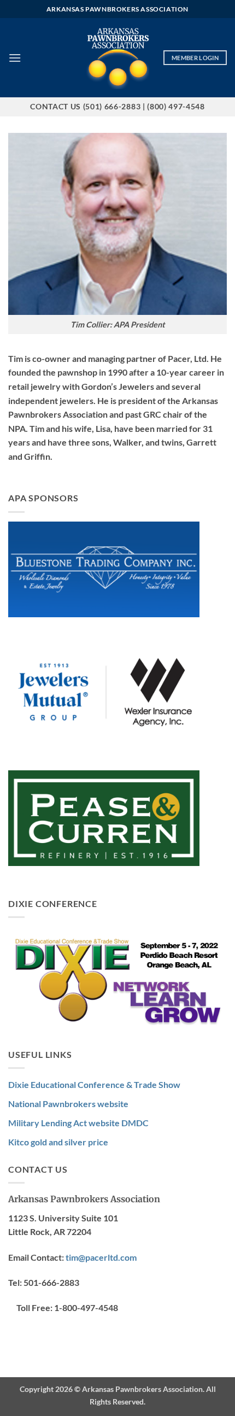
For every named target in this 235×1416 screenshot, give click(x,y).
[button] (14, 57)
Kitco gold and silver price (58, 1142)
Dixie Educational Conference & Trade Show (94, 1084)
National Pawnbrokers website (68, 1103)
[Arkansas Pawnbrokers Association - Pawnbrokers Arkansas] (117, 57)
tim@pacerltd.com (101, 1257)
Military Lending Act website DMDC (78, 1122)
